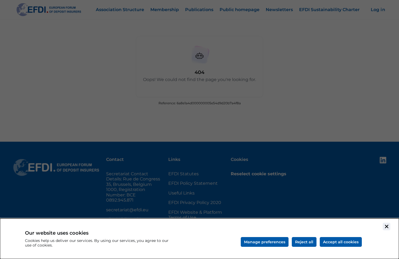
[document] (199, 238)
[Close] (386, 226)
